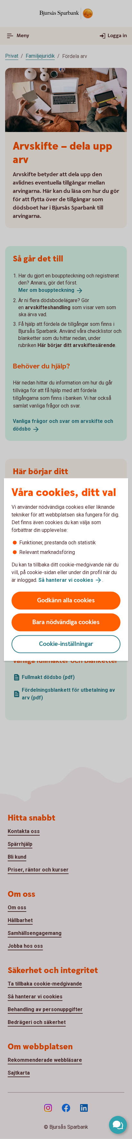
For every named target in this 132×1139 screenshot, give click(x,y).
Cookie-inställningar (66, 644)
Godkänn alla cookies (66, 601)
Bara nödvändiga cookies (66, 622)
